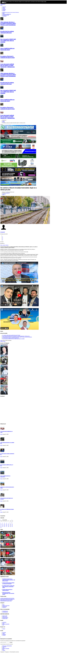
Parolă (2, 656)
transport (8, 600)
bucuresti (9, 598)
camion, (4, 245)
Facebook (4, 6)
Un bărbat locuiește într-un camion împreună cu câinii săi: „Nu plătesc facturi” (8, 579)
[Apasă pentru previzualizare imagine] (25, 223)
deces (4, 599)
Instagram (4, 9)
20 (6, 525)
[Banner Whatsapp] (18, 129)
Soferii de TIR (4, 615)
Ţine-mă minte (4, 658)
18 (2, 525)
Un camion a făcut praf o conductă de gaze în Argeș (7, 40)
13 (6, 524)
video (11, 600)
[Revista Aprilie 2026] (4, 384)
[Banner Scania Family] (18, 176)
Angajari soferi (4, 618)
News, (1, 245)
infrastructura (7, 599)
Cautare (3, 650)
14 (8, 524)
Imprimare (4, 193)
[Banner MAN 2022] (18, 133)
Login (1, 5)
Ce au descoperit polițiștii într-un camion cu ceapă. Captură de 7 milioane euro (7, 48)
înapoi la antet (2, 341)
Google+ (3, 10)
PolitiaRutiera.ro (5, 611)
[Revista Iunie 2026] (4, 364)
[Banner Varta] (18, 171)
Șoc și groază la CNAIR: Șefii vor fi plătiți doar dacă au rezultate (8, 23)
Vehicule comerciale (5, 605)
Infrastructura (4, 606)
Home (10, 12)
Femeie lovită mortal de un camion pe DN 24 (7, 590)
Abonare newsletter (5, 648)
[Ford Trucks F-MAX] (18, 148)
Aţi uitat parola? (5, 662)
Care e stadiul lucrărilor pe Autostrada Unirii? (7, 32)
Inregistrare (4, 622)
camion (1, 599)
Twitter (3, 7)
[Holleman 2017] (18, 143)
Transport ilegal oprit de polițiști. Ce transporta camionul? (8, 583)
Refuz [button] (5, 2)
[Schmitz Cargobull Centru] (18, 166)
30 (12, 526)
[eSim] (18, 185)
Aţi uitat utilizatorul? (5, 663)
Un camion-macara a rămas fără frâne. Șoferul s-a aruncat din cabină (8, 586)
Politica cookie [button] (43, 1)
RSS (3, 649)
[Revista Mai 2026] (4, 374)
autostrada (5, 598)
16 (12, 524)
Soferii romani (4, 616)
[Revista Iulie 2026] (4, 354)
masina (11, 599)
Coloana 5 (4, 607)
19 (4, 525)
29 (10, 526)
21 (8, 525)
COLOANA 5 (4, 16)
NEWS (3, 13)
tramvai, (7, 245)
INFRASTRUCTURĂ (5, 15)
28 (8, 526)
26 (4, 526)
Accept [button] (3, 2)
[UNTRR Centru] (18, 138)
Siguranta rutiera (5, 617)
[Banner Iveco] (18, 157)
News (1, 434)
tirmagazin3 (2, 232)
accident (2, 598)
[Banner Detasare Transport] (18, 153)
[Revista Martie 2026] (4, 394)
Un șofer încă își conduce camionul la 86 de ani (7, 66)
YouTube (3, 8)
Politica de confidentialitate (7, 645)
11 (2, 524)
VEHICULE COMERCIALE (6, 14)
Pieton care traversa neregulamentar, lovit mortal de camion (8, 593)
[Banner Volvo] (18, 180)
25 (2, 526)
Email (3, 194)
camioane (12, 598)
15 (10, 524)
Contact (3, 628)
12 (4, 524)
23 (12, 525)
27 (6, 526)
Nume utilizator (3, 654)
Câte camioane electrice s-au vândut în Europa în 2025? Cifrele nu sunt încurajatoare (8, 58)
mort (13, 599)
